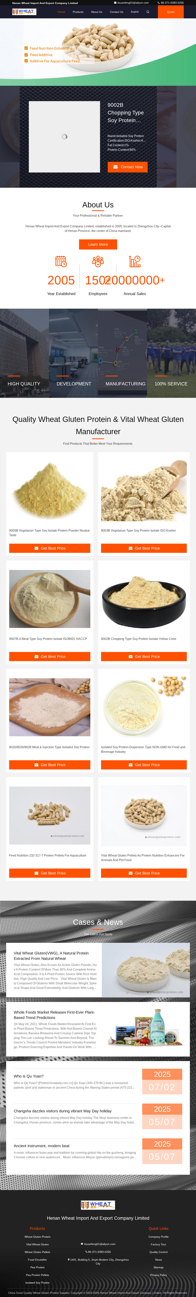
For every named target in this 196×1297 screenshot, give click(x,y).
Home (61, 11)
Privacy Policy (158, 1275)
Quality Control (158, 1252)
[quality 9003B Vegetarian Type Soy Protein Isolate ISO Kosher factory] (144, 490)
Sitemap (158, 1267)
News (158, 1259)
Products (78, 11)
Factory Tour (158, 1244)
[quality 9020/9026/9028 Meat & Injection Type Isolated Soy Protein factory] (64, 136)
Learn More (98, 244)
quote (171, 11)
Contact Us (116, 11)
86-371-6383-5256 (172, 2)
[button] (90, 84)
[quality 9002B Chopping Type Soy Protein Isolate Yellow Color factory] (144, 599)
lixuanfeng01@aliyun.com (133, 2)
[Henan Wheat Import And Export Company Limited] (24, 11)
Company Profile (159, 1236)
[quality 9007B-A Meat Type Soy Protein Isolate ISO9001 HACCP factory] (49, 599)
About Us (96, 11)
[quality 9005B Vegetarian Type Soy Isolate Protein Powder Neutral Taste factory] (49, 490)
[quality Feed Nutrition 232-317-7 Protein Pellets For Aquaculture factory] (49, 815)
